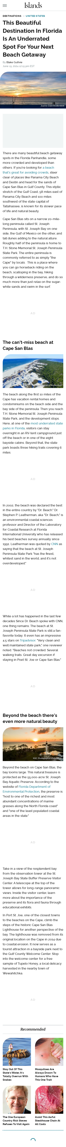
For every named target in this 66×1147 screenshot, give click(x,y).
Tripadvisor (27, 640)
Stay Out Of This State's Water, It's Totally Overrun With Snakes (15, 1074)
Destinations (12, 16)
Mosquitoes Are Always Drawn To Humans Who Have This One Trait (46, 1074)
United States (35, 16)
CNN (54, 544)
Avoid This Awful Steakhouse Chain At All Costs (47, 1121)
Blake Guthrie (14, 62)
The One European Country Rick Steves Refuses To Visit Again (16, 1121)
